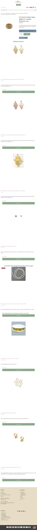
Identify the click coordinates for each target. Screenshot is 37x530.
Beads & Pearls (3, 514)
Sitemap (21, 499)
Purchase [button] (27, 34)
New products (3, 512)
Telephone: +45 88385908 (5, 498)
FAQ (21, 497)
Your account (23, 498)
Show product (18, 91)
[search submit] (35, 10)
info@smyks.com (3, 499)
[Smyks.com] (19, 2)
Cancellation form (23, 495)
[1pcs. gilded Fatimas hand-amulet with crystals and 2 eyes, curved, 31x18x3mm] (18, 171)
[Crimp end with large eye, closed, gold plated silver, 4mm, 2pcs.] (18, 447)
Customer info (23, 494)
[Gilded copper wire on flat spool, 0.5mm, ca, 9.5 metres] (18, 339)
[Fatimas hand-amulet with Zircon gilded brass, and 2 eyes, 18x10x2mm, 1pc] (18, 60)
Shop (21, 496)
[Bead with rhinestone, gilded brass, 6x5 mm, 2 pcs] (18, 226)
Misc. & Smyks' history (4, 519)
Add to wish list (22, 37)
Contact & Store (23, 493)
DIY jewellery (18, 4)
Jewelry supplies (4, 515)
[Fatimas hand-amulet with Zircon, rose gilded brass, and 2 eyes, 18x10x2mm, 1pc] (18, 115)
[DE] (27, 7)
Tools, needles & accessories (6, 517)
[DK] (26, 7)
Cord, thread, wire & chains (5, 516)
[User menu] (30, 7)
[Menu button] (35, 7)
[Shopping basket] (33, 7)
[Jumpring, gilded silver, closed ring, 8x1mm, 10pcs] (18, 393)
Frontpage (22, 492)
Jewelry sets (3, 513)
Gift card (2, 518)
